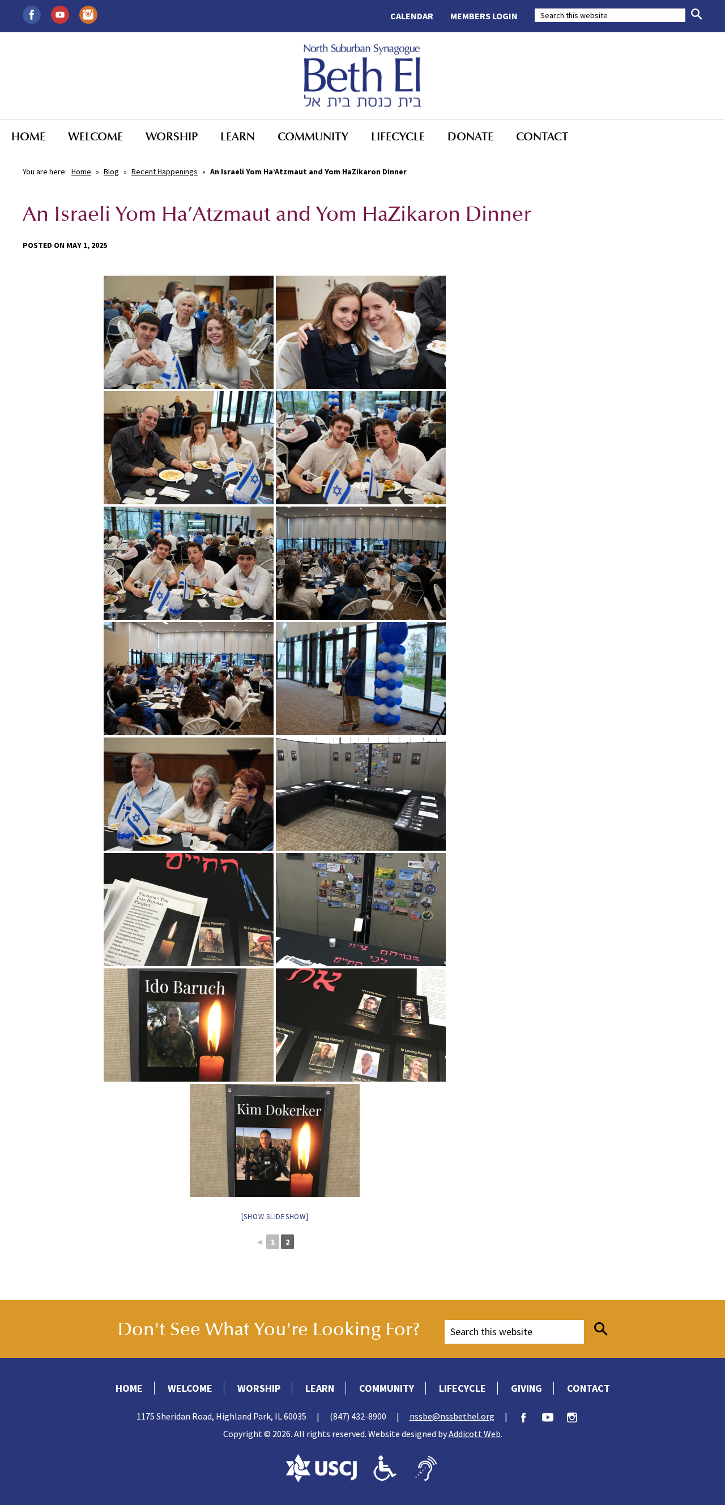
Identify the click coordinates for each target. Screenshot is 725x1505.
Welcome (95, 136)
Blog (111, 171)
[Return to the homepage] (363, 75)
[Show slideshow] (275, 1216)
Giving (526, 1388)
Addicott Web (475, 1433)
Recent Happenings (164, 171)
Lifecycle (398, 136)
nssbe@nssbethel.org (452, 1416)
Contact (542, 136)
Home (28, 136)
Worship (172, 136)
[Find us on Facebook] (32, 13)
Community (313, 136)
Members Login (484, 16)
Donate (470, 136)
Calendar (411, 16)
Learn (237, 136)
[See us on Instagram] (88, 13)
